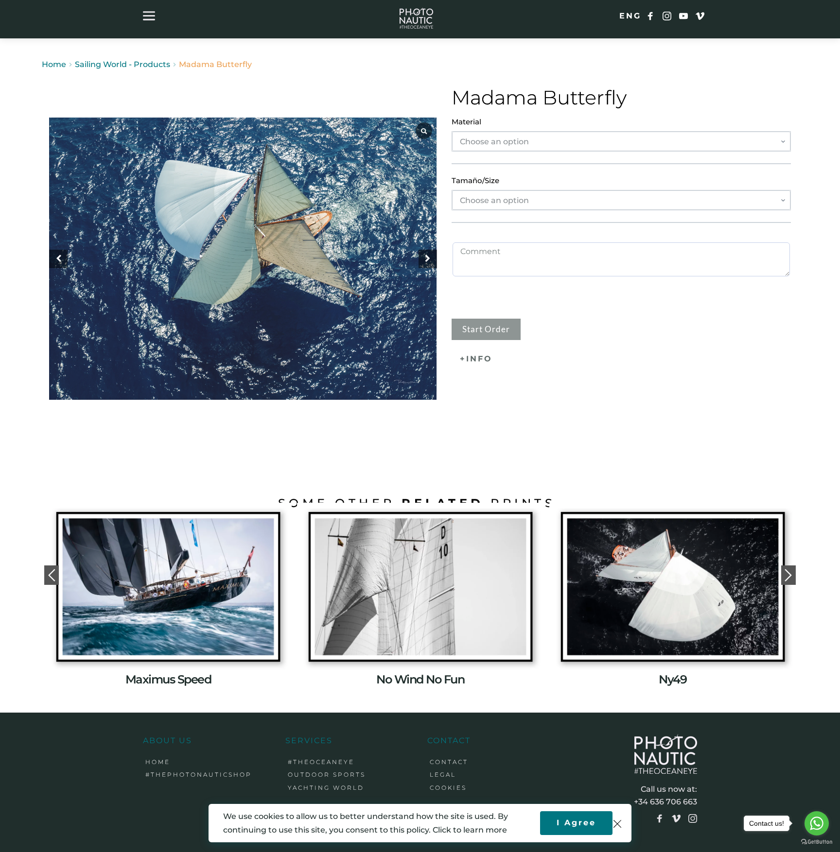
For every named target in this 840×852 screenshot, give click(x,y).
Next (788, 575)
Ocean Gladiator (168, 679)
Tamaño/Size (475, 180)
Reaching (673, 620)
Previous (51, 575)
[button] (428, 259)
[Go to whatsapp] (817, 823)
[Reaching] (672, 586)
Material (466, 121)
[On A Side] (420, 586)
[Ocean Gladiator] (168, 586)
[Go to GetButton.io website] (816, 842)
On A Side (420, 679)
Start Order (486, 329)
